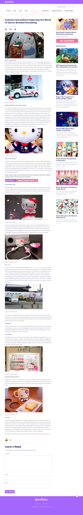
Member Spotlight (69, 10)
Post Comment (10, 491)
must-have (34, 62)
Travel (20, 10)
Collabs (8, 264)
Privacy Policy (45, 503)
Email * (6, 482)
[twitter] (15, 29)
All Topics (8, 10)
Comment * (7, 453)
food (17, 379)
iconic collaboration (36, 267)
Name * (6, 474)
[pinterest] (11, 29)
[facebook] (6, 29)
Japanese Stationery (57, 10)
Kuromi (31, 170)
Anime (26, 10)
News (15, 10)
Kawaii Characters (35, 10)
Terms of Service (38, 503)
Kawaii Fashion (45, 10)
